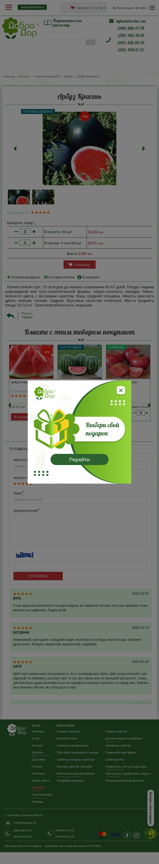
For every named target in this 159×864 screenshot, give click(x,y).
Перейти (79, 459)
